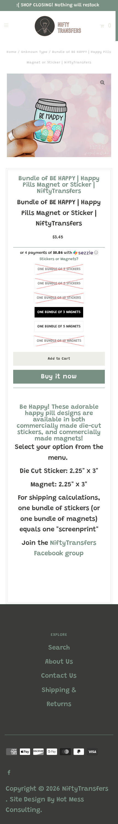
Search (59, 648)
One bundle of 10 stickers (59, 298)
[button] (59, 252)
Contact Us (59, 676)
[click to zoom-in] (102, 82)
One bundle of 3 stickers (59, 269)
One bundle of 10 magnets (59, 341)
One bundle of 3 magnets (58, 312)
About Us (59, 662)
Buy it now (59, 376)
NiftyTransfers (85, 789)
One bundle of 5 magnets (58, 326)
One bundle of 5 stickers (59, 283)
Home (11, 52)
